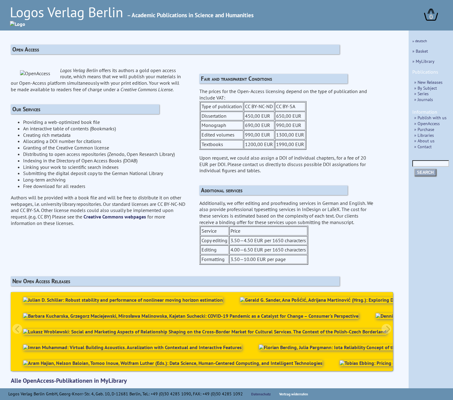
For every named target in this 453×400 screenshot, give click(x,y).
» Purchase (424, 129)
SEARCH (425, 172)
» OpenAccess (427, 123)
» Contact (423, 146)
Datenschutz (261, 394)
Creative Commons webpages (115, 217)
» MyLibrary (423, 61)
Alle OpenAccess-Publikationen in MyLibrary (69, 381)
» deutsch (419, 41)
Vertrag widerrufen (293, 394)
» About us (424, 141)
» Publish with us (430, 117)
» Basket (420, 51)
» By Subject (425, 88)
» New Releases (428, 82)
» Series (421, 93)
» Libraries (424, 135)
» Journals (423, 99)
